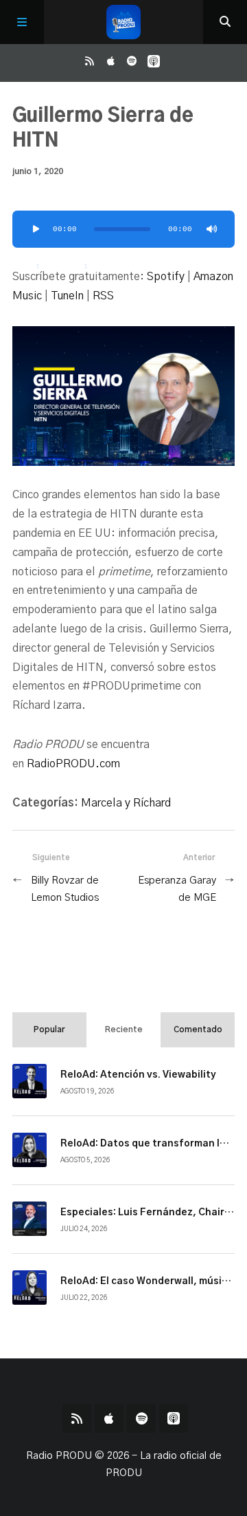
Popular (49, 1029)
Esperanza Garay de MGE (177, 889)
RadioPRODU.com (73, 763)
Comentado (198, 1029)
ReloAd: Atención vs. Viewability (138, 1075)
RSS (103, 295)
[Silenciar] (211, 229)
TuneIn (67, 295)
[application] (123, 229)
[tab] (49, 1029)
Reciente (124, 1029)
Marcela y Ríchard (126, 803)
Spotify (166, 276)
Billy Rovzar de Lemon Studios (65, 889)
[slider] (61, 266)
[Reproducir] (36, 229)
